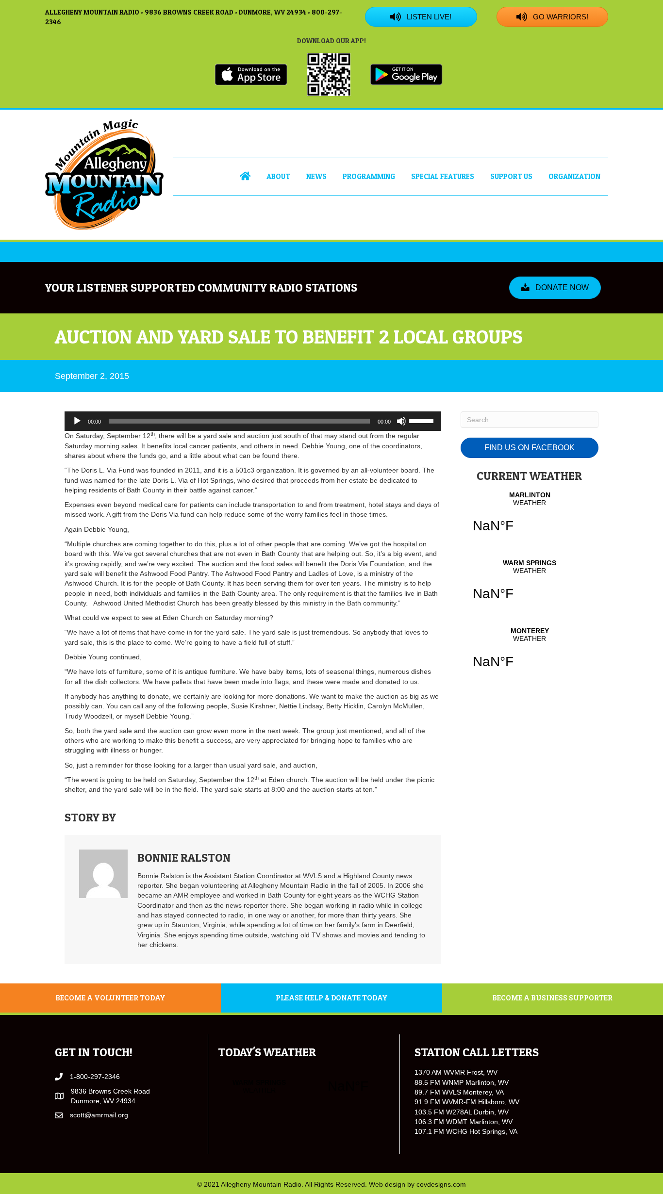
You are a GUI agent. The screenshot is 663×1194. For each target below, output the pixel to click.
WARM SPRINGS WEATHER (529, 586)
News (316, 176)
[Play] (77, 421)
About (278, 176)
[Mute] (401, 421)
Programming (369, 176)
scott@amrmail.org (99, 1115)
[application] (253, 421)
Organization (574, 176)
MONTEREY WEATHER (529, 654)
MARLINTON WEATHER (529, 518)
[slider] (422, 420)
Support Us (511, 176)
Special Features (442, 176)
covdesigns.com (441, 1184)
